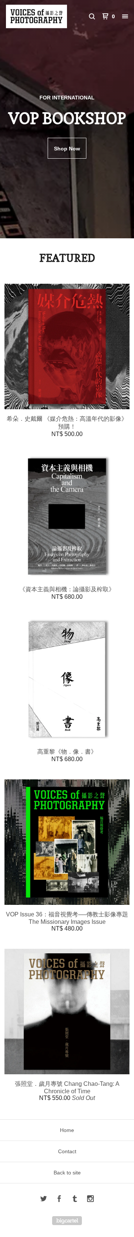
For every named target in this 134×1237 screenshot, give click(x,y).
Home (67, 1130)
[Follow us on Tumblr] (75, 1199)
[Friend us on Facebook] (59, 1199)
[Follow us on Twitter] (43, 1199)
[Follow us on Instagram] (90, 1199)
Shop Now (67, 149)
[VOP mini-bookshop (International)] (36, 16)
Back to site (67, 1173)
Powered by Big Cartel (67, 1220)
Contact (67, 1151)
